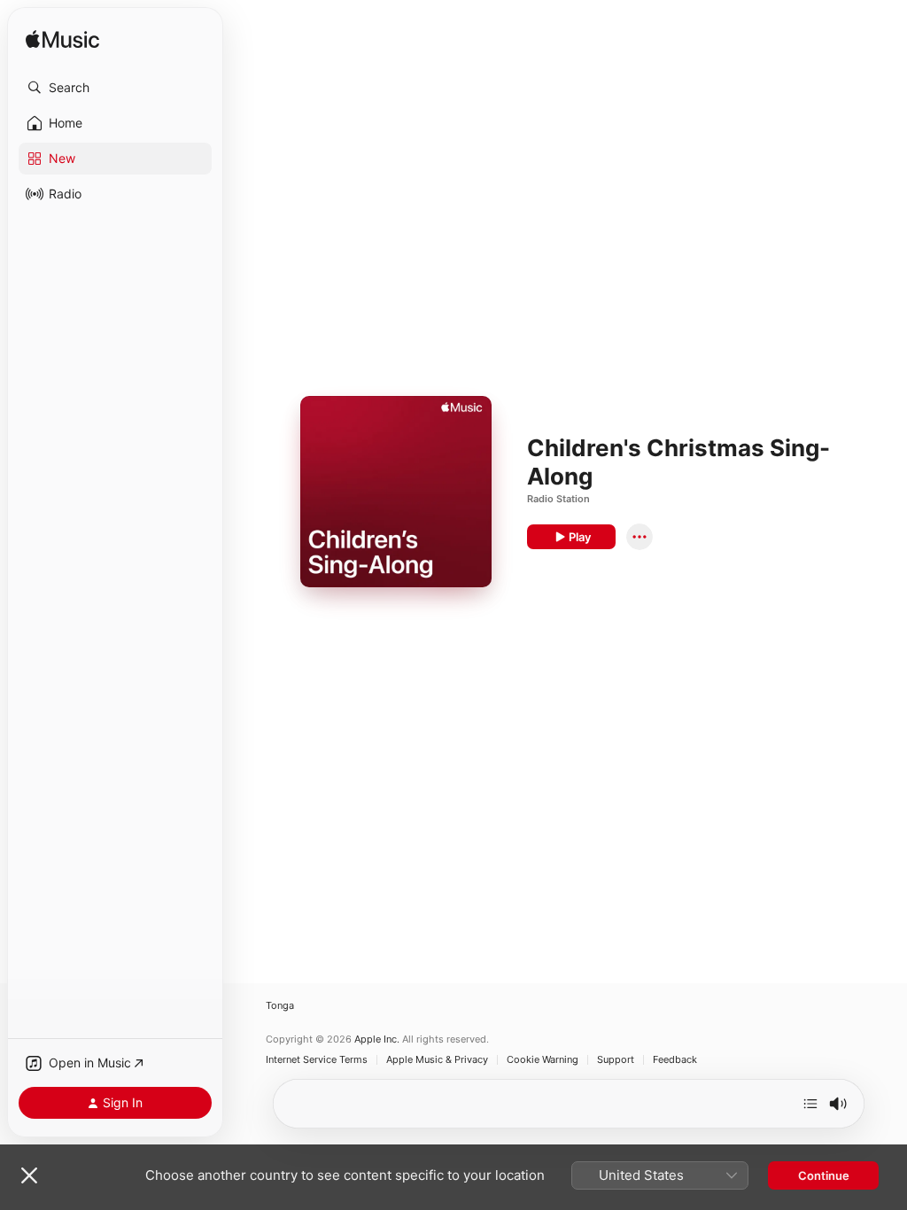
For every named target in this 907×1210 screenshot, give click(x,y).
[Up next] (810, 1103)
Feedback (675, 1060)
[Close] (29, 1175)
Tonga (280, 1006)
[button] (115, 88)
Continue (823, 1175)
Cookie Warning (542, 1060)
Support (615, 1060)
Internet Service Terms (317, 1060)
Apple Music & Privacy (437, 1060)
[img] (62, 40)
